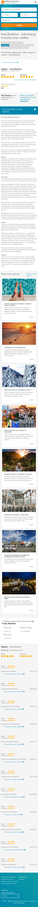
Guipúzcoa (8, 631)
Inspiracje (13, 45)
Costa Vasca (8, 638)
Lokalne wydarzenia (8, 48)
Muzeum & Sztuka (22, 48)
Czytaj (31, 317)
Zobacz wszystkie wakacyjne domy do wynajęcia (28, 98)
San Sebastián (26, 631)
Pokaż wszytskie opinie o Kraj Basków (25, 80)
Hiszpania (6, 43)
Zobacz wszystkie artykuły (31, 274)
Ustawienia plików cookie (8, 883)
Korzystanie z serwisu (7, 879)
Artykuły (21, 879)
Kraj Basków (15, 43)
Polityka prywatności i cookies (9, 881)
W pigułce (5, 45)
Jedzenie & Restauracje (25, 45)
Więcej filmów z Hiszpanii (9, 62)
